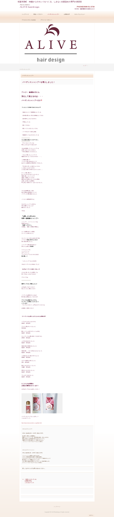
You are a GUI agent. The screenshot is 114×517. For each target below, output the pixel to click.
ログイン (91, 515)
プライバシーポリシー (46, 20)
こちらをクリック (29, 482)
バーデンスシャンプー (53, 14)
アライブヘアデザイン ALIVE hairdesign (30, 6)
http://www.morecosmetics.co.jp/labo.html (32, 423)
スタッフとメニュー (79, 14)
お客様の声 (67, 14)
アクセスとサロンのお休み (29, 20)
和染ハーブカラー (38, 14)
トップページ (25, 14)
